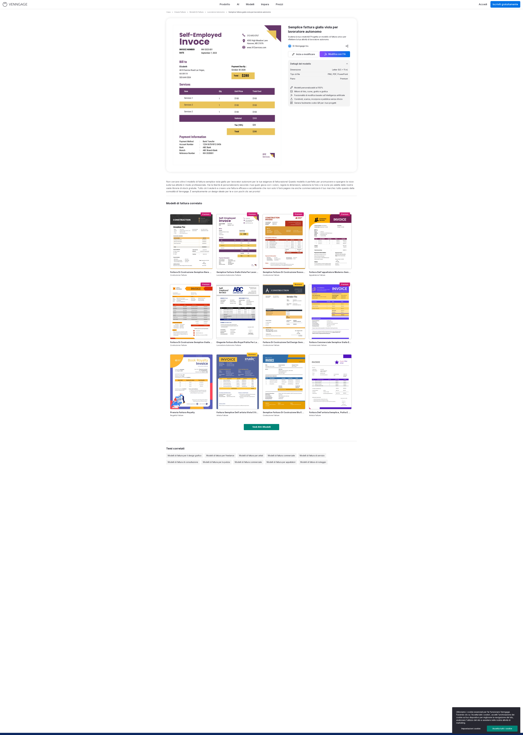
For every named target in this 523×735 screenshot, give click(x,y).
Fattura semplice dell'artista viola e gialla (238, 412)
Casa (168, 12)
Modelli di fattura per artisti (251, 455)
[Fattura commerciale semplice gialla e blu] (330, 311)
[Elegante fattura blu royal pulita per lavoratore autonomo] (238, 311)
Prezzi (279, 4)
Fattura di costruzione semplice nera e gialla (191, 272)
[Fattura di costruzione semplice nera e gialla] (191, 241)
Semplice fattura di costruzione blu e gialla (284, 412)
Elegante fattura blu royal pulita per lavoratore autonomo (238, 342)
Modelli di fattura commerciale (281, 455)
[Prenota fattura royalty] (191, 382)
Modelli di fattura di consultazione (183, 462)
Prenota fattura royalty (182, 412)
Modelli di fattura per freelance (220, 455)
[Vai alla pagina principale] (15, 4)
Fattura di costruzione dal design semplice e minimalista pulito (284, 342)
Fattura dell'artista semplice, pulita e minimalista (330, 412)
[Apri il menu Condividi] (347, 46)
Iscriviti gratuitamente (505, 4)
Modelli (250, 4)
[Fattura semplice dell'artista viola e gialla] (238, 382)
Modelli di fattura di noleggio (313, 462)
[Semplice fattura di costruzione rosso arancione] (284, 241)
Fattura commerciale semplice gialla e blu (330, 342)
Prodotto (225, 4)
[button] (303, 54)
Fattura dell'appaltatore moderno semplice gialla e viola (330, 272)
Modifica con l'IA (337, 54)
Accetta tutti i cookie (502, 728)
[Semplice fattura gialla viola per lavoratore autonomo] (238, 241)
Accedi (483, 4)
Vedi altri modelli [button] (261, 427)
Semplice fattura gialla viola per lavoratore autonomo (238, 272)
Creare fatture (180, 12)
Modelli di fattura (196, 12)
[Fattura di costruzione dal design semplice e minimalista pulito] (284, 311)
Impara (265, 4)
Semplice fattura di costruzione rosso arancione (284, 272)
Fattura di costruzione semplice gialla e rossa (191, 342)
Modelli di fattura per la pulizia (216, 462)
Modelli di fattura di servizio (312, 455)
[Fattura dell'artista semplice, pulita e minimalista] (330, 382)
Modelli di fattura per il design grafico (184, 455)
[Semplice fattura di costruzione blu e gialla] (284, 382)
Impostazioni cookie (471, 728)
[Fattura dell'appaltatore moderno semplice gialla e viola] (330, 241)
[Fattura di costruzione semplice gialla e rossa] (191, 311)
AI (238, 4)
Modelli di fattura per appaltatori (281, 462)
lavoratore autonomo (216, 12)
